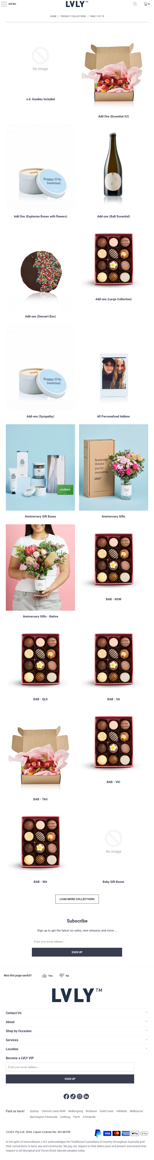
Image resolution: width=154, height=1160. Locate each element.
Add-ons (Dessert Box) (40, 271)
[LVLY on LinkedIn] (86, 1097)
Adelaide (121, 1111)
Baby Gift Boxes (113, 846)
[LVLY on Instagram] (79, 1097)
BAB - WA (40, 846)
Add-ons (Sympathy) (40, 371)
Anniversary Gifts (113, 471)
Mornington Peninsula (43, 1117)
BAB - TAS (40, 754)
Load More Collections (77, 899)
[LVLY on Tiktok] (73, 1097)
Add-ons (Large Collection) (113, 271)
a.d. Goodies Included (40, 71)
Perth (76, 1117)
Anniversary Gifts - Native (40, 571)
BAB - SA (113, 663)
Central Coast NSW (53, 1111)
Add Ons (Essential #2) (113, 71)
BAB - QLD (40, 663)
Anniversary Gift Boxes (40, 471)
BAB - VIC (113, 754)
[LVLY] (77, 4)
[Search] (135, 4)
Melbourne (136, 1111)
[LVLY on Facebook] (66, 1097)
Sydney (34, 1111)
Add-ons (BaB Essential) (113, 171)
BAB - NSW (113, 571)
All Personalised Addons (113, 371)
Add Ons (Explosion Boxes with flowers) (40, 171)
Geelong (65, 1117)
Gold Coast (106, 1111)
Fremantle (89, 1117)
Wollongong (75, 1111)
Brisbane (91, 1111)
